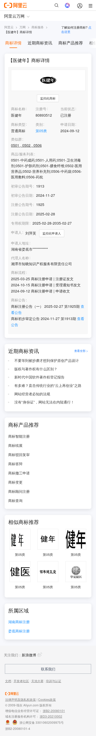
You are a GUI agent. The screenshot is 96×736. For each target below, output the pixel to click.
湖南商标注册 (19, 622)
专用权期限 (20, 223)
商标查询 (15, 500)
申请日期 (67, 124)
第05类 (41, 130)
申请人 (16, 232)
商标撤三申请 (19, 472)
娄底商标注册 (19, 631)
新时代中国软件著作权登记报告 (39, 376)
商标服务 (37, 27)
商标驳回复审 (19, 454)
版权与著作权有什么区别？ (35, 368)
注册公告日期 (22, 213)
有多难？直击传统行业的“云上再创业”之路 (47, 385)
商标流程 (18, 272)
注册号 (41, 108)
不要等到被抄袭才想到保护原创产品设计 (46, 360)
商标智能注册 (19, 436)
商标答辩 (15, 463)
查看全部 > (81, 351)
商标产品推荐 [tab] (70, 43)
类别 (39, 124)
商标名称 (18, 108)
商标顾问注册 (19, 491)
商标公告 (18, 300)
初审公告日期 (22, 195)
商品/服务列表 (22, 154)
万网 (22, 27)
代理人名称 (20, 257)
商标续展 (15, 445)
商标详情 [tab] (13, 43)
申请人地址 (20, 243)
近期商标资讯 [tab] (40, 43)
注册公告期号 (22, 204)
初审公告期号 (22, 186)
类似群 (16, 139)
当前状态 (67, 108)
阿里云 (9, 27)
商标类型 (18, 124)
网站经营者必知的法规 (32, 393)
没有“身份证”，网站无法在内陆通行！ (44, 401)
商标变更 (15, 482)
